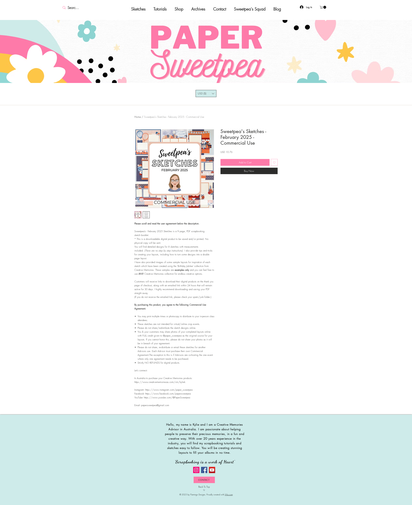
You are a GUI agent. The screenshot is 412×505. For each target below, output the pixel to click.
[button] (323, 7)
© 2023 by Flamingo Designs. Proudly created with (206, 494)
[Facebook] (204, 470)
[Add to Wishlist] (274, 162)
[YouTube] (212, 470)
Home (137, 117)
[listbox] (206, 93)
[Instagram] (196, 470)
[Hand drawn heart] (204, 490)
